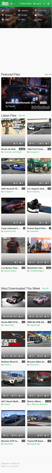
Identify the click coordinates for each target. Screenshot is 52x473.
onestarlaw (34, 231)
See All (48, 74)
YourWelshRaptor (37, 270)
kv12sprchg (34, 191)
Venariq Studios (10, 270)
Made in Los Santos (10, 466)
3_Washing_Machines (38, 404)
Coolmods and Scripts (13, 152)
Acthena (7, 364)
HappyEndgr (9, 325)
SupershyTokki (10, 231)
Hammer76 (34, 364)
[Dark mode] (44, 3)
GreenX (7, 404)
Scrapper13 (34, 152)
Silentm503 (8, 443)
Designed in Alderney (10, 463)
